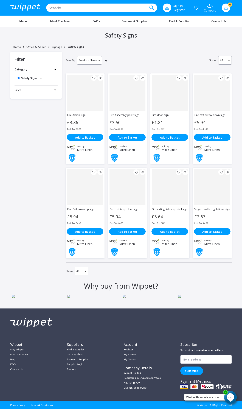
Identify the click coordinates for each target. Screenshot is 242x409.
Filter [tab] (20, 59)
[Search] (151, 8)
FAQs (96, 21)
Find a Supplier (179, 21)
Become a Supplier (134, 21)
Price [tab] (18, 90)
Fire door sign (160, 115)
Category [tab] (21, 69)
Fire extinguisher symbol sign (169, 209)
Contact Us (218, 21)
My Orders (130, 359)
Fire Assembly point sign (124, 115)
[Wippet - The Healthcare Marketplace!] (28, 8)
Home (17, 46)
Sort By (70, 60)
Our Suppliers (75, 354)
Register (179, 10)
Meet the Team (60, 21)
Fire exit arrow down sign (209, 115)
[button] (94, 78)
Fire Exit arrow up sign (80, 209)
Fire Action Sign (76, 115)
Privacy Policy (17, 405)
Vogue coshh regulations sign (212, 209)
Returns (71, 369)
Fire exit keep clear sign (123, 209)
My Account (130, 354)
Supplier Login (75, 364)
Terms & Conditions (42, 405)
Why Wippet (17, 349)
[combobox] (101, 8)
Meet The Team (19, 354)
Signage (57, 46)
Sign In (178, 6)
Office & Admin (36, 46)
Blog (12, 359)
